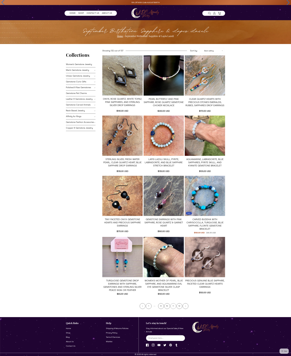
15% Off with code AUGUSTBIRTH (145, 2)
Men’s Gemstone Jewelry (77, 70)
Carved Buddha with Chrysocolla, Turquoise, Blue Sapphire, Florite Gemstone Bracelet (204, 224)
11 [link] (173, 306)
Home (120, 36)
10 (167, 306)
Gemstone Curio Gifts (76, 82)
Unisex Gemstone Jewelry (78, 76)
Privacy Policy (111, 333)
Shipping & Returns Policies (117, 328)
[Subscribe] (182, 338)
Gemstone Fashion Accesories (80, 122)
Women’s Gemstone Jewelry (79, 64)
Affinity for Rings (73, 116)
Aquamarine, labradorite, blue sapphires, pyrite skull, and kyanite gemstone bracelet (204, 162)
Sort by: (193, 51)
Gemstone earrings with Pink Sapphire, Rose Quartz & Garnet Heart (163, 222)
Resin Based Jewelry (75, 111)
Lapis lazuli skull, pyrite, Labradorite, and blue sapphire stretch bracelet (164, 162)
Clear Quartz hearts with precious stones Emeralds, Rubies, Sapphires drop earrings (205, 102)
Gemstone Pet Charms (76, 93)
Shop (68, 333)
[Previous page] (142, 306)
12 (179, 306)
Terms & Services (113, 337)
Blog (68, 337)
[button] (2, 2)
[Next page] (185, 306)
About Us (70, 342)
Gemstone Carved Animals (78, 105)
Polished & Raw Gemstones (78, 88)
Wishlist (109, 342)
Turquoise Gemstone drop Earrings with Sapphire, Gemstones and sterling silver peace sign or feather (122, 285)
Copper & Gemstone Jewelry (79, 128)
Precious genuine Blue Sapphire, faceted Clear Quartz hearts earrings (205, 284)
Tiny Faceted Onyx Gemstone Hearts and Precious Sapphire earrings (122, 222)
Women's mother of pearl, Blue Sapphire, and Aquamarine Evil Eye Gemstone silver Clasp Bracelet (164, 285)
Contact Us (70, 346)
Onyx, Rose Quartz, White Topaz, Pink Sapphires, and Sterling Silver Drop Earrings (122, 102)
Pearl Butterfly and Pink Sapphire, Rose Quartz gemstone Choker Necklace (164, 102)
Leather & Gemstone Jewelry (79, 99)
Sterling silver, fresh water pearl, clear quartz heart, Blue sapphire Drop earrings (122, 162)
